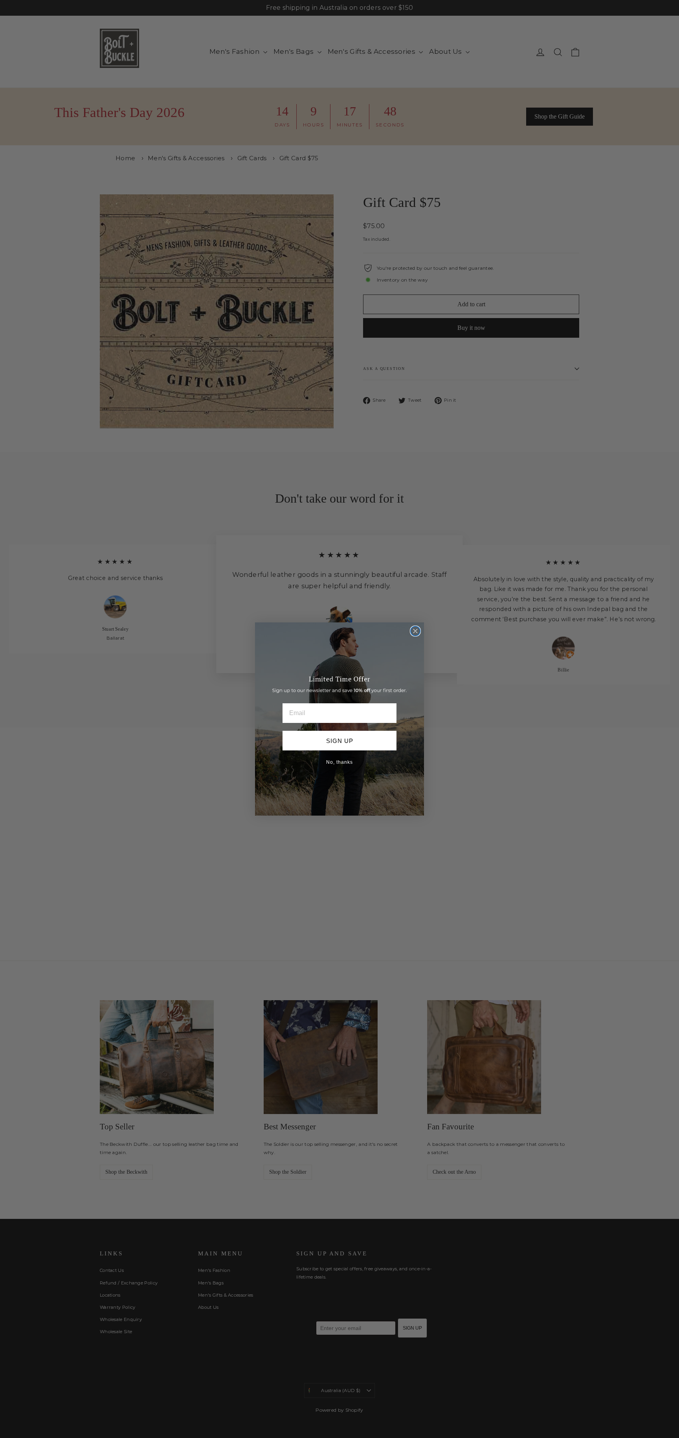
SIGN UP (339, 740)
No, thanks (339, 762)
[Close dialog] (415, 631)
